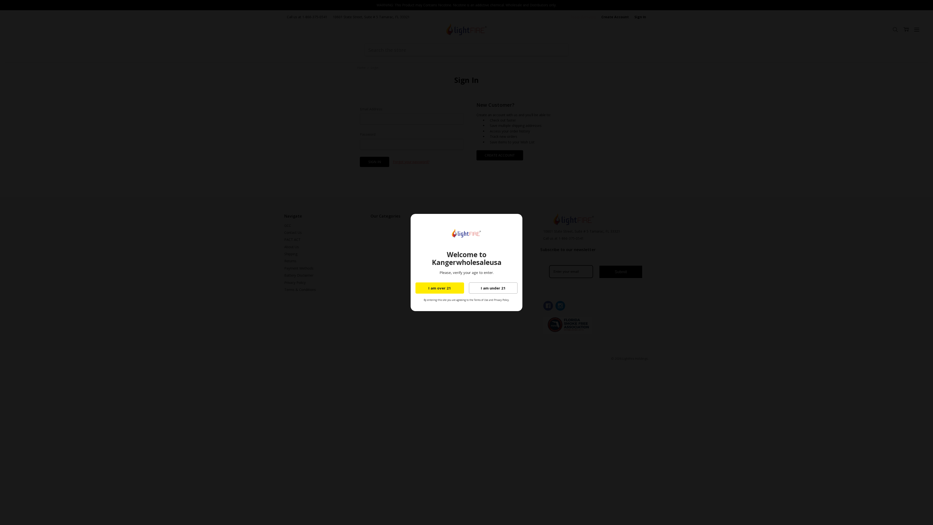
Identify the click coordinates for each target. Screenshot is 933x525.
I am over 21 (439, 288)
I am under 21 (493, 288)
